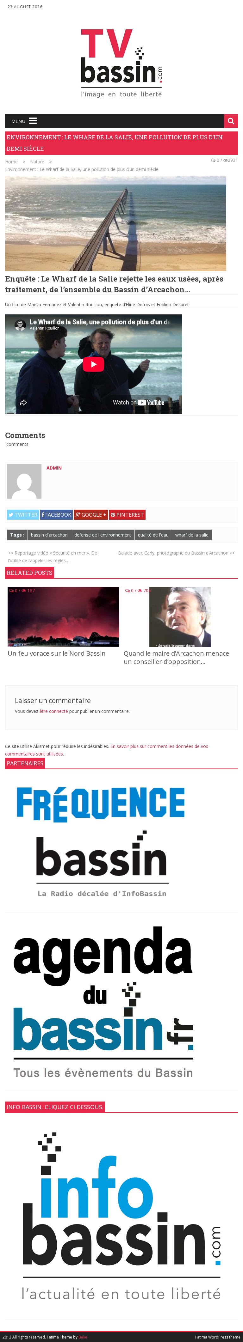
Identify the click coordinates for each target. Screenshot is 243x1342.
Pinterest (129, 514)
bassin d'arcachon (49, 535)
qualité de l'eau (153, 535)
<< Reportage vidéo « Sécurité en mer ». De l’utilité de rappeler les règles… (52, 556)
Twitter (25, 514)
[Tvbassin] (121, 101)
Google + (93, 514)
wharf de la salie (192, 535)
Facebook (57, 514)
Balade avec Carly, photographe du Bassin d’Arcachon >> (176, 553)
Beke (82, 1337)
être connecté (54, 711)
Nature (37, 162)
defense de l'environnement (102, 535)
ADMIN (54, 468)
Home (11, 162)
